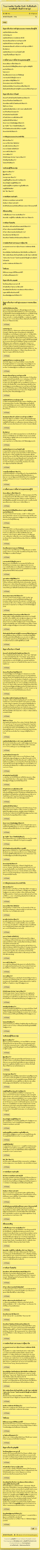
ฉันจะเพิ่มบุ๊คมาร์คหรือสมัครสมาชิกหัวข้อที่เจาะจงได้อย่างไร (19, 252)
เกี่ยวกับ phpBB (31, 1459)
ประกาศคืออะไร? (8, 154)
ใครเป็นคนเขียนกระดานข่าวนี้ (11, 284)
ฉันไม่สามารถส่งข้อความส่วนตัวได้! (13, 200)
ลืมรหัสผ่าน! (6, 49)
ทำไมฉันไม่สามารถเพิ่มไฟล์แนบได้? (13, 117)
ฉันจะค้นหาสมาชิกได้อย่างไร (11, 235)
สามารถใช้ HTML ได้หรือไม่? (11, 143)
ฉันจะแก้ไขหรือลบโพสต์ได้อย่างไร (12, 100)
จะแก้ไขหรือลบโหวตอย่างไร (11, 112)
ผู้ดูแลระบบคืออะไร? (8, 172)
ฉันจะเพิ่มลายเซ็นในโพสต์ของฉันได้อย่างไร (15, 103)
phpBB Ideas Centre (13, 1472)
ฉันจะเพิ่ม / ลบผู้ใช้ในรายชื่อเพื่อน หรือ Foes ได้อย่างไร (18, 217)
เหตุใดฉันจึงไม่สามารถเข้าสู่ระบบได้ (13, 43)
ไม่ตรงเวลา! (6, 72)
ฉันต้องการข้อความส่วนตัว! (10, 203)
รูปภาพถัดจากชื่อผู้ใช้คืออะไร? (11, 80)
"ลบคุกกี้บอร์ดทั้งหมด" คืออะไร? (12, 55)
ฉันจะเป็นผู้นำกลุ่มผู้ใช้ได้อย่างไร (12, 183)
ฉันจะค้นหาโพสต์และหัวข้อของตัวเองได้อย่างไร (16, 237)
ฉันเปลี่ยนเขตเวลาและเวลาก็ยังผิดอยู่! (13, 75)
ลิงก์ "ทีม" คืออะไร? (8, 191)
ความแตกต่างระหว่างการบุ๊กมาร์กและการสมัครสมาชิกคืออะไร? (19, 248)
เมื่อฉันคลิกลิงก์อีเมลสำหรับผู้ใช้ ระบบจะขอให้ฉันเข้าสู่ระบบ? (20, 89)
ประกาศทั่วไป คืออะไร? (9, 151)
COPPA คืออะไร (7, 35)
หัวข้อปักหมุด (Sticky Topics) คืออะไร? (14, 157)
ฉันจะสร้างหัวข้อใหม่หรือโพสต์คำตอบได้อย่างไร (16, 98)
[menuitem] (7, 13)
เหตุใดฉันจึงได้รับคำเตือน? (10, 120)
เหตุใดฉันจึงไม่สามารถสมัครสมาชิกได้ (13, 38)
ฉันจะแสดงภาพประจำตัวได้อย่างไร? (13, 83)
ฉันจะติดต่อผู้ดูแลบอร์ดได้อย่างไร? (12, 295)
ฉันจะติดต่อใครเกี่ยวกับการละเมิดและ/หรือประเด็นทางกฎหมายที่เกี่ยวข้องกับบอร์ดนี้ (18, 291)
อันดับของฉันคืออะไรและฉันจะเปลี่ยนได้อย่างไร (16, 86)
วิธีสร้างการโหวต (8, 106)
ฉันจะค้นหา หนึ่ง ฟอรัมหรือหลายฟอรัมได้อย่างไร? (17, 226)
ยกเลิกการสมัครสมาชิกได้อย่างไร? (12, 263)
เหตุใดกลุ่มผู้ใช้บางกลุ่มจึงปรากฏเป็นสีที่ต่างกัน (16, 186)
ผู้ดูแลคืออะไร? (7, 174)
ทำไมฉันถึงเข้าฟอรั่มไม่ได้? (10, 114)
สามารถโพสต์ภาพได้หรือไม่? (11, 149)
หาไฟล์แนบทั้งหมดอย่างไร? (10, 275)
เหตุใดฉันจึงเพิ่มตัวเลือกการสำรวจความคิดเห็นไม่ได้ (17, 109)
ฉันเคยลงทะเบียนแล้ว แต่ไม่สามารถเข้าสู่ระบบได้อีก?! (18, 46)
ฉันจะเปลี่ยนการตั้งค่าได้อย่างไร (12, 64)
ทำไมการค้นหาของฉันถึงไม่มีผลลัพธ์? (13, 229)
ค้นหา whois (16, 1489)
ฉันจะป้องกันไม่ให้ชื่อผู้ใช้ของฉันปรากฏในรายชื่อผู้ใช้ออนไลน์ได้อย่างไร (17, 68)
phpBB (20, 570)
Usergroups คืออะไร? (9, 177)
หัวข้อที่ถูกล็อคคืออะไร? (9, 160)
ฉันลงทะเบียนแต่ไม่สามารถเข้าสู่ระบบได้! (14, 41)
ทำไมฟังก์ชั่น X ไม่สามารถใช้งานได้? (13, 287)
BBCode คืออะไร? (8, 140)
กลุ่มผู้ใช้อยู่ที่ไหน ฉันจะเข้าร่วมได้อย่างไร (14, 180)
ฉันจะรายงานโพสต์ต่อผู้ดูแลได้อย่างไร (13, 123)
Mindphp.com (18, 1541)
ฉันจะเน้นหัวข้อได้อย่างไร (10, 131)
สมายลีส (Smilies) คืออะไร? (11, 146)
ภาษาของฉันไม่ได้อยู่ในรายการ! (12, 77)
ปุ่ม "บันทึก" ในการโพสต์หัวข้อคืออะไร (14, 126)
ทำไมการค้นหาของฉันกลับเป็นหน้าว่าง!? (14, 232)
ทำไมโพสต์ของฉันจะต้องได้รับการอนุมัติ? (14, 128)
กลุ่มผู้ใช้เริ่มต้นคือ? (8, 188)
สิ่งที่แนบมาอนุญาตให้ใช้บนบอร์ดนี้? (13, 272)
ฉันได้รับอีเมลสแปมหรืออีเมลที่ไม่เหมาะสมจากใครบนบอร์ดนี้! (20, 206)
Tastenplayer (26, 1543)
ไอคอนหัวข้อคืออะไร (9, 163)
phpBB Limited (18, 1455)
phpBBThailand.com (30, 1541)
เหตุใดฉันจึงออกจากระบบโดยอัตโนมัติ (14, 52)
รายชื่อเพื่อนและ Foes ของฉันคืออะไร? (14, 215)
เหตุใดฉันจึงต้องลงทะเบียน (10, 32)
